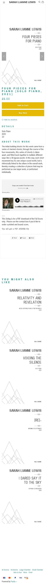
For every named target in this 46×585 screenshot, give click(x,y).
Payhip (13, 581)
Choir (31, 572)
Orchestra (14, 570)
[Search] (39, 2)
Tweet (24, 238)
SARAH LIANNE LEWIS (22, 2)
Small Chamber (37, 570)
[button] (4, 56)
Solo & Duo (17, 572)
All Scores (6, 570)
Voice (25, 572)
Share (15, 238)
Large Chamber (25, 570)
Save (32, 238)
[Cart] (43, 2)
